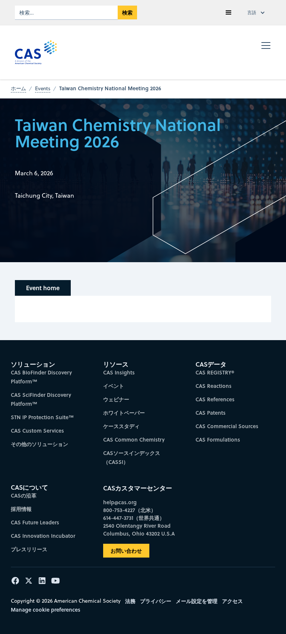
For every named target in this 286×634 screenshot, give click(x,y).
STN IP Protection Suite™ (42, 417)
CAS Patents (211, 413)
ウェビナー (116, 399)
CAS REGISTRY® (215, 372)
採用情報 (21, 509)
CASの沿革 (23, 495)
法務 (130, 601)
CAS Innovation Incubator (43, 536)
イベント (113, 386)
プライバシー (155, 601)
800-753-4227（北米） (129, 510)
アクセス (232, 601)
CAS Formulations (218, 439)
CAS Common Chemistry (134, 439)
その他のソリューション (39, 444)
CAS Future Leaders (35, 522)
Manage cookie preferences (45, 609)
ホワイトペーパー (124, 413)
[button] (228, 12)
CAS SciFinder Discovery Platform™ (41, 399)
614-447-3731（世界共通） (134, 518)
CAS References (215, 399)
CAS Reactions (214, 386)
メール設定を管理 (196, 601)
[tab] (43, 288)
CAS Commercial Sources (227, 426)
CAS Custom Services (37, 430)
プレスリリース (29, 549)
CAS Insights (119, 372)
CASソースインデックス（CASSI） (131, 457)
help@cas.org (120, 502)
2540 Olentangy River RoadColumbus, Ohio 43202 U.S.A (139, 529)
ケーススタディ (121, 426)
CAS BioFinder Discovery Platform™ (41, 376)
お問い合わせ (126, 551)
